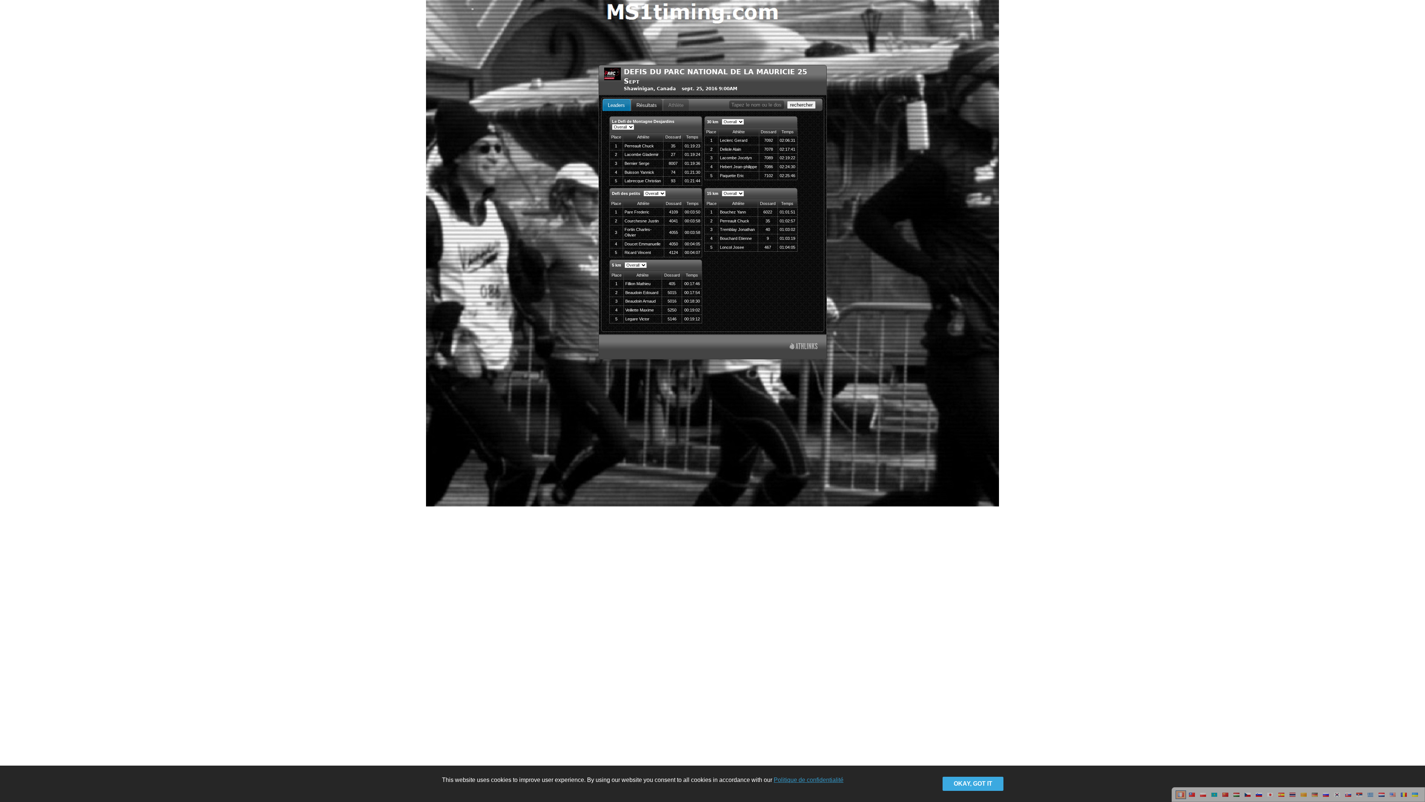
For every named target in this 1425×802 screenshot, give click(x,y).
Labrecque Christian (643, 181)
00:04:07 (692, 252)
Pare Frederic (637, 212)
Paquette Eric (732, 175)
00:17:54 (692, 292)
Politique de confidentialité (808, 780)
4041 (673, 221)
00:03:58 (692, 221)
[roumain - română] (1404, 797)
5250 (672, 310)
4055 (673, 232)
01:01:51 (787, 212)
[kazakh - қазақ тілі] (1214, 797)
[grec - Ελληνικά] (1370, 797)
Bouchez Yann (733, 212)
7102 (768, 175)
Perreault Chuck (639, 146)
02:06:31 (787, 140)
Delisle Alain (730, 149)
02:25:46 (787, 175)
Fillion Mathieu (638, 283)
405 (672, 283)
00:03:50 (692, 212)
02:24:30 (787, 166)
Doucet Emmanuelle (643, 244)
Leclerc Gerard (733, 140)
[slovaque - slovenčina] (1348, 797)
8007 (673, 163)
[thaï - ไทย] (1292, 797)
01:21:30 (692, 172)
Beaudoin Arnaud (640, 301)
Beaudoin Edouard (641, 292)
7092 (768, 140)
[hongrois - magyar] (1236, 797)
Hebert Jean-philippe (738, 166)
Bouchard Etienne (736, 238)
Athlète (676, 105)
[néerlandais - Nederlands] (1381, 797)
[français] (1181, 797)
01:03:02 (787, 229)
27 (673, 154)
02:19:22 (787, 158)
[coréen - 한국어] (1337, 797)
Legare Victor (637, 319)
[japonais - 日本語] (1270, 797)
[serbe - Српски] (1359, 797)
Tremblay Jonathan (737, 229)
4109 (673, 212)
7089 (768, 158)
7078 (768, 149)
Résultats (646, 105)
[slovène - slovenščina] (1259, 797)
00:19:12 (692, 319)
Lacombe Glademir (642, 154)
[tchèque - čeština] (1247, 797)
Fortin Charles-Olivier (638, 232)
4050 (673, 244)
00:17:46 (692, 283)
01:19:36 (692, 163)
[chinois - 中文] (1192, 797)
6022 (767, 212)
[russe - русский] (1326, 797)
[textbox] (756, 105)
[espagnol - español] (1281, 797)
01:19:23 (692, 146)
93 (673, 181)
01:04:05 (787, 247)
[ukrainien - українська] (1415, 797)
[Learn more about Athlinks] (803, 347)
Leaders (616, 105)
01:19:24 (692, 154)
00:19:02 (692, 310)
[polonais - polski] (1203, 797)
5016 (672, 301)
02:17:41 (787, 149)
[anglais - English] (1393, 797)
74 (673, 172)
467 (767, 247)
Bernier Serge (637, 163)
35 (673, 146)
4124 (673, 252)
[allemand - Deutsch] (1315, 797)
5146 (672, 319)
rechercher (801, 105)
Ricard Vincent (638, 252)
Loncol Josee (732, 247)
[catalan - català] (1303, 797)
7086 (768, 166)
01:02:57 (787, 221)
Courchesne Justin (642, 221)
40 (768, 229)
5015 (672, 292)
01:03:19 (787, 238)
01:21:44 (692, 181)
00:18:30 (692, 301)
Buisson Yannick (639, 172)
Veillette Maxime (639, 310)
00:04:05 (692, 244)
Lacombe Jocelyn (736, 158)
